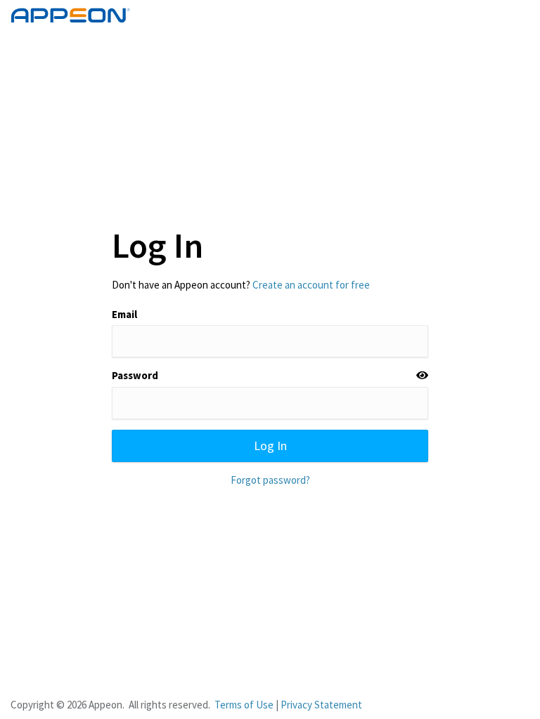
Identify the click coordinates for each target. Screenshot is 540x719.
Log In (270, 445)
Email (124, 314)
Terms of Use (244, 704)
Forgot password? (270, 480)
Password (135, 375)
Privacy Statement (321, 704)
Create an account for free (311, 284)
